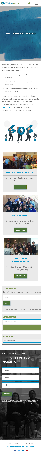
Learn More (20, 187)
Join (6, 303)
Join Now (6, 394)
